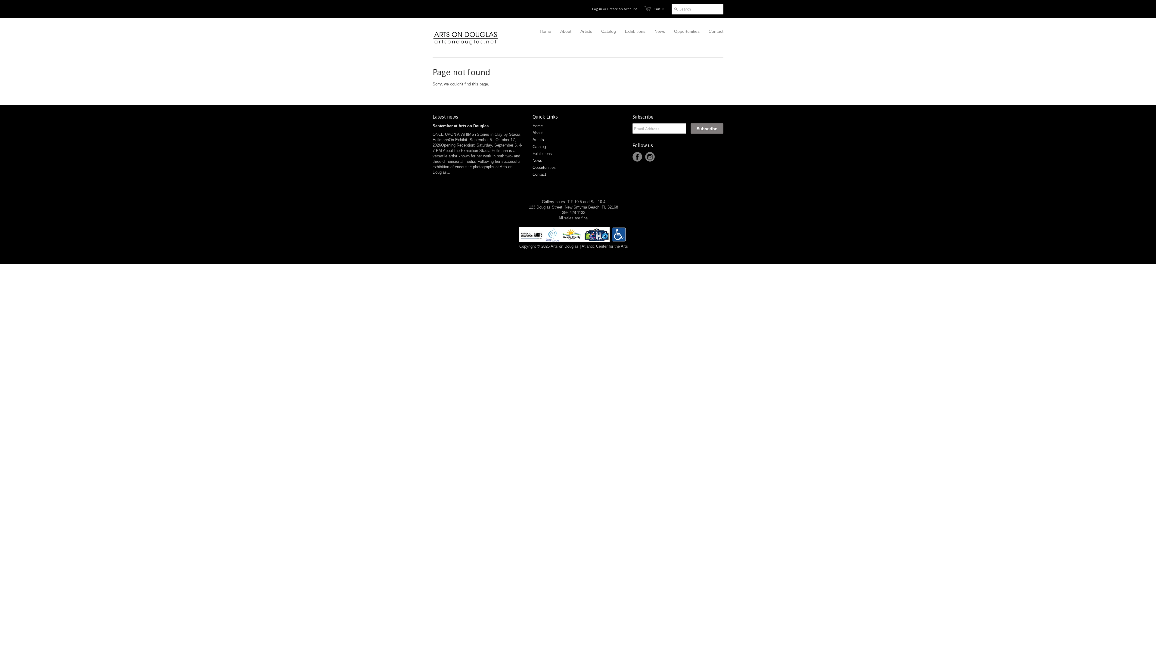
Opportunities (544, 167)
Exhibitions (542, 153)
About (538, 133)
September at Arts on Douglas (461, 126)
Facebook (637, 157)
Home (538, 126)
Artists (538, 140)
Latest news (445, 116)
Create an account (622, 9)
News (537, 160)
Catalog (539, 146)
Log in (597, 9)
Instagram (650, 157)
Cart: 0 (659, 9)
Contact (539, 174)
